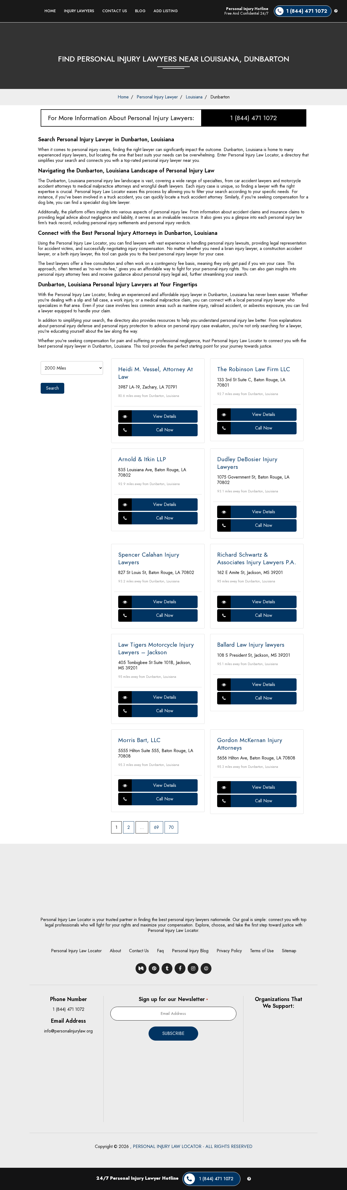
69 (156, 827)
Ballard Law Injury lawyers (250, 644)
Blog (140, 11)
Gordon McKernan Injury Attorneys (249, 744)
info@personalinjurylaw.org (68, 1031)
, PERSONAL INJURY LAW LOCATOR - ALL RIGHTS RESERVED (191, 1146)
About (115, 951)
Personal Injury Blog (190, 951)
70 (171, 827)
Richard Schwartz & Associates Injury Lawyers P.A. (256, 558)
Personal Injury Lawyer (157, 97)
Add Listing (166, 11)
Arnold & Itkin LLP (142, 459)
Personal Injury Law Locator (76, 951)
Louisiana (194, 97)
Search (52, 388)
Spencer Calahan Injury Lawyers (148, 558)
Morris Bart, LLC (139, 740)
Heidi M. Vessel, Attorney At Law (155, 373)
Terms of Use (262, 951)
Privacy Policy (229, 951)
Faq (160, 951)
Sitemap (289, 951)
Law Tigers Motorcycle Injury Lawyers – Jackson (156, 648)
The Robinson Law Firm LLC (253, 369)
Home (50, 11)
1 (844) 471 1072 (253, 118)
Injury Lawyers (79, 11)
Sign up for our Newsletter (173, 999)
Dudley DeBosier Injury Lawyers (247, 463)
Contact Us (114, 11)
